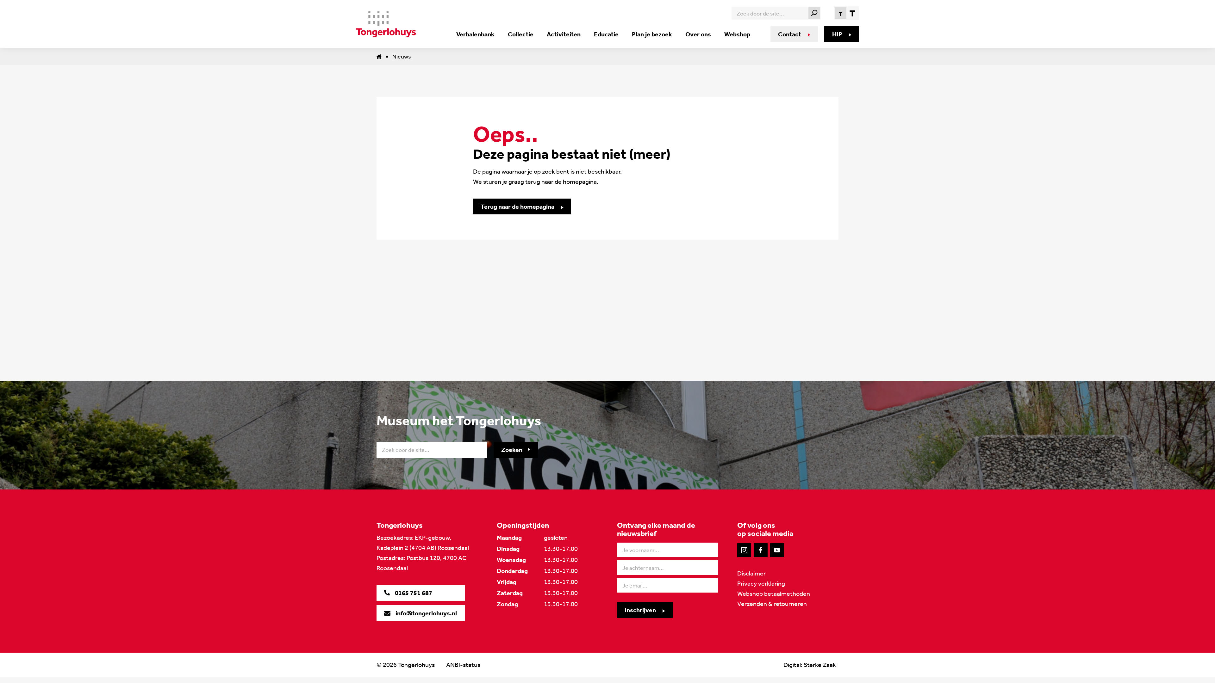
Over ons (698, 34)
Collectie (520, 34)
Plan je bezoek (652, 34)
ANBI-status (463, 664)
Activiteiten (564, 34)
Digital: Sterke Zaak (809, 664)
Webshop (737, 34)
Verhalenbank (475, 34)
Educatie (606, 34)
